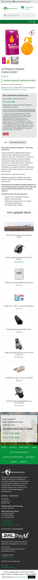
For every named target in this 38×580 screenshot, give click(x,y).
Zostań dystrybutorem (13, 457)
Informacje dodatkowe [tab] (17, 142)
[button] (33, 30)
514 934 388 (9, 102)
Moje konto (24, 447)
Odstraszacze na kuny (19, 89)
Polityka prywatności (19, 452)
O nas (34, 447)
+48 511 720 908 (6, 522)
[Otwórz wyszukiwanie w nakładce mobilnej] (19, 15)
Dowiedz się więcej (16, 231)
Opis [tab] (5, 142)
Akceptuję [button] (31, 577)
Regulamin (5, 565)
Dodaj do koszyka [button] (16, 255)
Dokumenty (30, 457)
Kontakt (23, 462)
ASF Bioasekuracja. (7, 557)
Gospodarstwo (6, 89)
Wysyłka (13, 447)
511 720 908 (11, 437)
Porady (14, 462)
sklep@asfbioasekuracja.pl (10, 524)
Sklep (4, 447)
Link (21, 231)
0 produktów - (29, 8)
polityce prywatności (20, 577)
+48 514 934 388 (6, 520)
